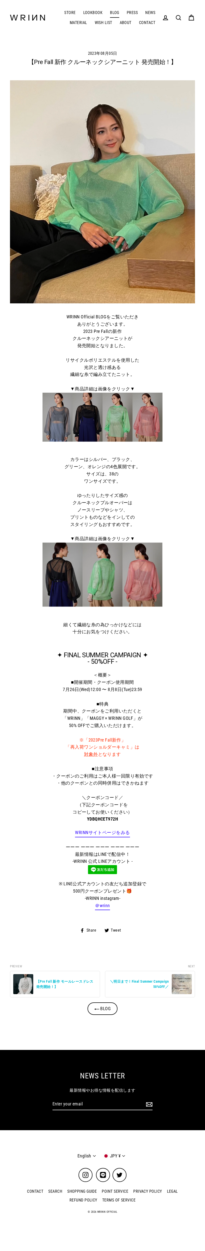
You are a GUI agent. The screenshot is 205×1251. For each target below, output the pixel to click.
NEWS (150, 12)
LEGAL (172, 1191)
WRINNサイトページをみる (102, 832)
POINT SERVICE (115, 1191)
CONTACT (147, 22)
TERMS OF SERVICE (119, 1200)
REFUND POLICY (83, 1200)
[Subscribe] (148, 1104)
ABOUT (126, 22)
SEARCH (55, 1191)
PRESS (132, 12)
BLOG (114, 12)
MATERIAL (78, 22)
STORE (70, 12)
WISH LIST (103, 22)
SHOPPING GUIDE (82, 1191)
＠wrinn (102, 905)
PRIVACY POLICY (147, 1191)
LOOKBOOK (93, 12)
